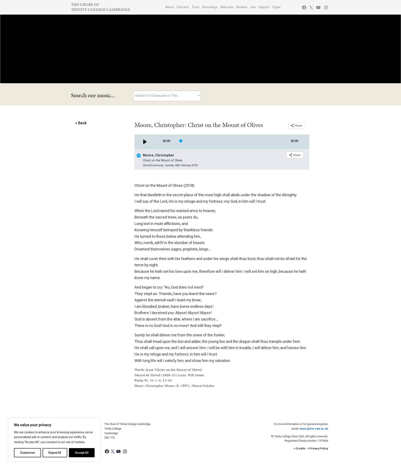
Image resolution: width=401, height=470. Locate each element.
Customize (27, 452)
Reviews (241, 7)
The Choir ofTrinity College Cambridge (100, 7)
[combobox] (167, 96)
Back (82, 123)
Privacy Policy (318, 448)
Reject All (54, 452)
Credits (300, 448)
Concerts (182, 7)
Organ (276, 7)
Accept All (82, 452)
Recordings (209, 7)
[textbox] (167, 96)
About (169, 7)
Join (253, 7)
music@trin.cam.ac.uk (313, 428)
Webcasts (226, 7)
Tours (195, 7)
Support (264, 7)
